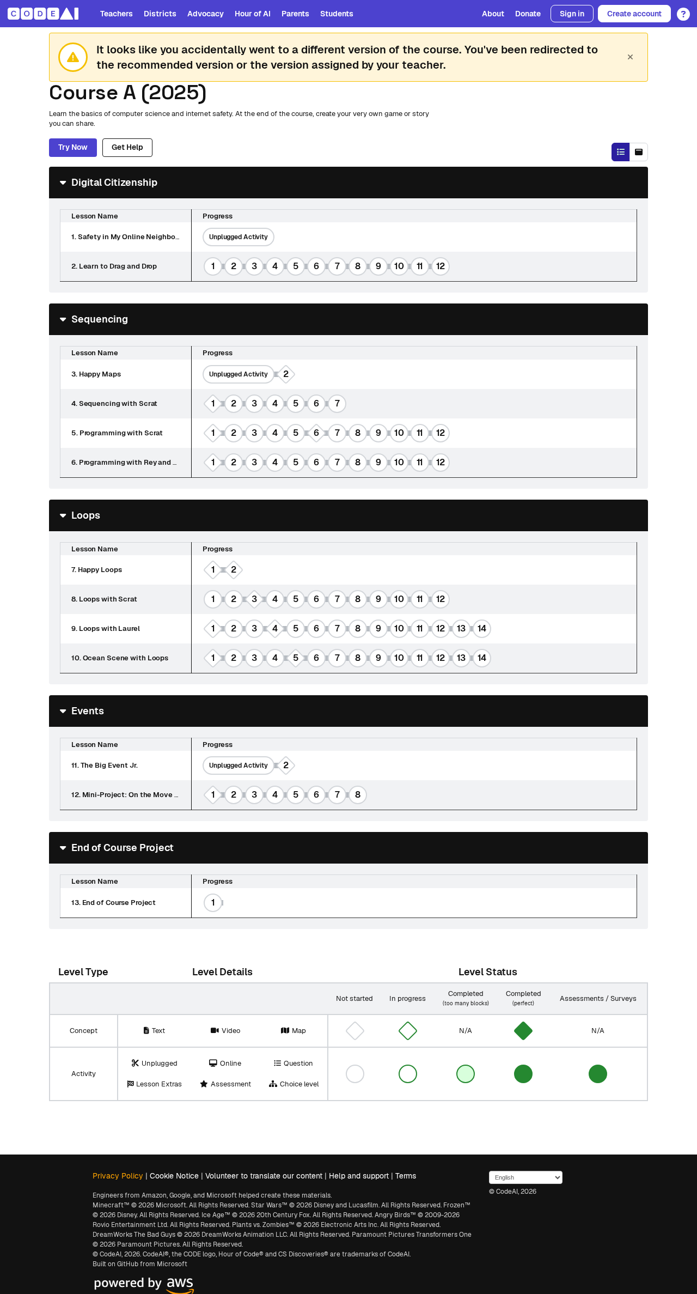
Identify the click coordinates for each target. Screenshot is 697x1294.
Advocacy (205, 14)
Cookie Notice (174, 1176)
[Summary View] (621, 152)
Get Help (127, 147)
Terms (405, 1176)
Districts (160, 14)
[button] (680, 10)
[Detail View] (638, 152)
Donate (528, 14)
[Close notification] (630, 57)
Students (336, 14)
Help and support (359, 1176)
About (493, 14)
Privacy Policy (118, 1176)
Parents (295, 14)
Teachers (116, 14)
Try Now (73, 147)
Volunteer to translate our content (263, 1176)
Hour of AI (253, 14)
